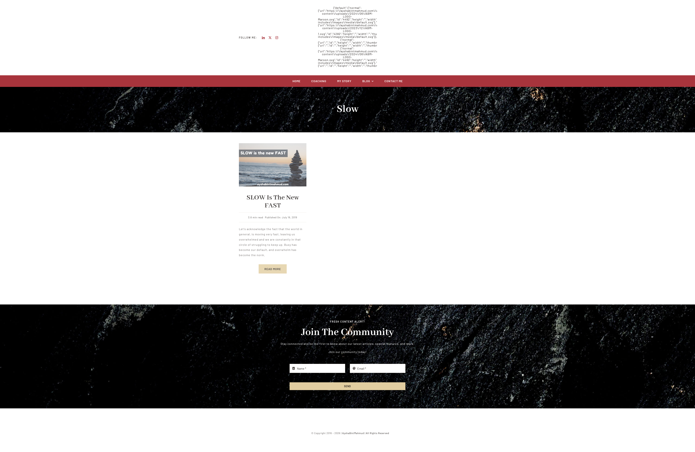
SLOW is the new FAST (273, 201)
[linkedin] (263, 37)
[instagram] (276, 37)
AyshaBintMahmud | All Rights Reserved (365, 433)
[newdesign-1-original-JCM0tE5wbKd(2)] (272, 144)
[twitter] (270, 37)
